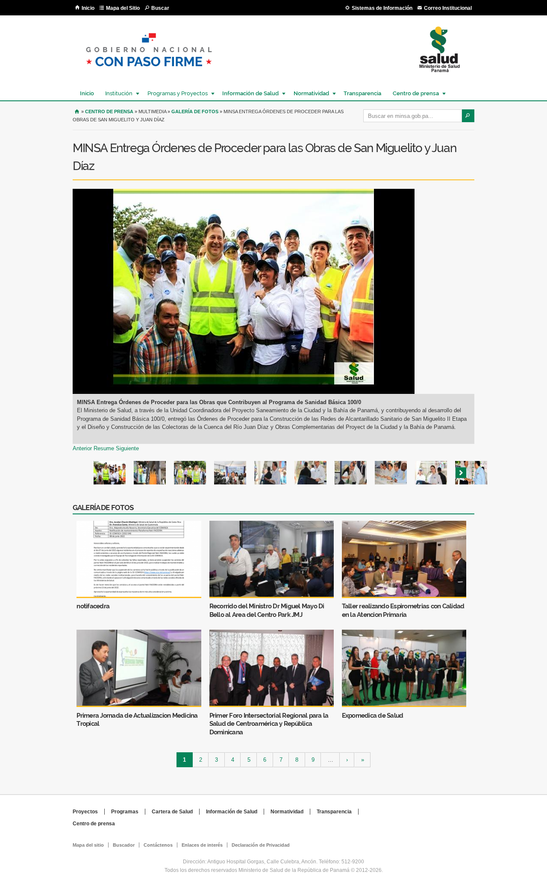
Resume (104, 448)
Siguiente (127, 448)
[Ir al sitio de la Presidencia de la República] (149, 73)
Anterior (82, 448)
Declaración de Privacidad (261, 845)
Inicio (88, 8)
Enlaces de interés (202, 845)
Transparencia (362, 93)
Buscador (124, 845)
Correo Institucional (448, 8)
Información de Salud (248, 93)
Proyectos (85, 812)
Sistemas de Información (382, 8)
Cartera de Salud (172, 812)
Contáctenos (158, 845)
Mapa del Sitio (123, 8)
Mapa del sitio (88, 845)
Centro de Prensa (109, 111)
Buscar (160, 8)
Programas (124, 812)
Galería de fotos (194, 111)
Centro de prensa (413, 93)
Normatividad (309, 93)
